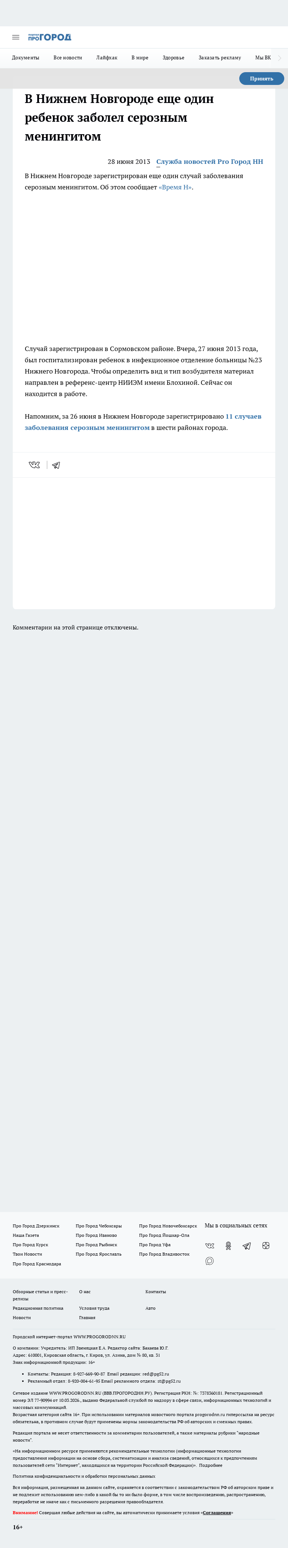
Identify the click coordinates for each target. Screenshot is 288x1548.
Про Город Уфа (155, 1244)
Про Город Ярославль (99, 1254)
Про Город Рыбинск (96, 1244)
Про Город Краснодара (37, 1264)
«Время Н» (175, 187)
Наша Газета (26, 1235)
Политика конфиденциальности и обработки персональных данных (84, 1476)
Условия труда (94, 1308)
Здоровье (173, 57)
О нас (85, 1291)
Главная (87, 1317)
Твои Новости (27, 1254)
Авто (151, 1308)
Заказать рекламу (220, 57)
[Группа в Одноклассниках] (228, 1245)
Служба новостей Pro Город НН (209, 161)
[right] (279, 58)
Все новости (68, 57)
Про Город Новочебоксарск (168, 1226)
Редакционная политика (38, 1308)
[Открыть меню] (16, 37)
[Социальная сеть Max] (209, 1260)
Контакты (156, 1291)
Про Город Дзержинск (36, 1226)
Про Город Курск (30, 1244)
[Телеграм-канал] (247, 1245)
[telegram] (58, 465)
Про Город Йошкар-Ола (164, 1235)
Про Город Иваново (96, 1235)
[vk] (35, 465)
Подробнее (210, 1465)
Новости (22, 1317)
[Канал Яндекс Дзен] (265, 1245)
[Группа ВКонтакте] (209, 1245)
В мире (140, 57)
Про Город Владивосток (164, 1254)
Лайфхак (106, 57)
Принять (261, 78)
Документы (25, 57)
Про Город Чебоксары (99, 1226)
